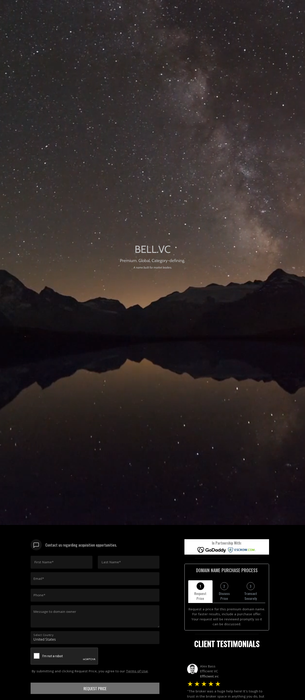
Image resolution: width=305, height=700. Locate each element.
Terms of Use (137, 671)
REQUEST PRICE (95, 688)
